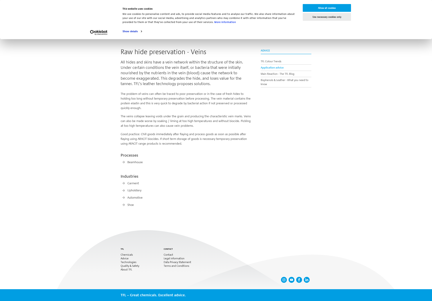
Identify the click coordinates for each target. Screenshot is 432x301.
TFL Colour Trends (271, 61)
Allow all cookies (327, 7)
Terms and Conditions (176, 265)
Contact (168, 254)
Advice (125, 258)
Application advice (272, 67)
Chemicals (127, 254)
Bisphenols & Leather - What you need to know (284, 82)
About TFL (126, 269)
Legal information (174, 258)
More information (225, 22)
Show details (130, 31)
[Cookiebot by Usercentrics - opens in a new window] (99, 32)
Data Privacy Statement (177, 262)
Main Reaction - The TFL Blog (277, 73)
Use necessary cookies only (327, 16)
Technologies (128, 262)
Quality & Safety (130, 265)
